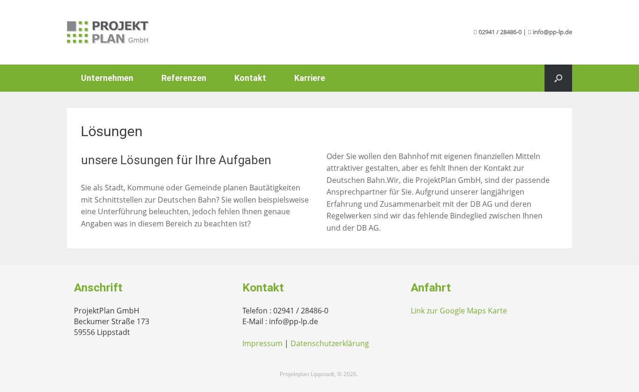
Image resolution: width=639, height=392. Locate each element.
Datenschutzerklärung (329, 343)
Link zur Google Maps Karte (459, 310)
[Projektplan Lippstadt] (108, 32)
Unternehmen (107, 78)
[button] (558, 78)
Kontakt (250, 78)
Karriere (309, 78)
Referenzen (183, 78)
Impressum (262, 343)
